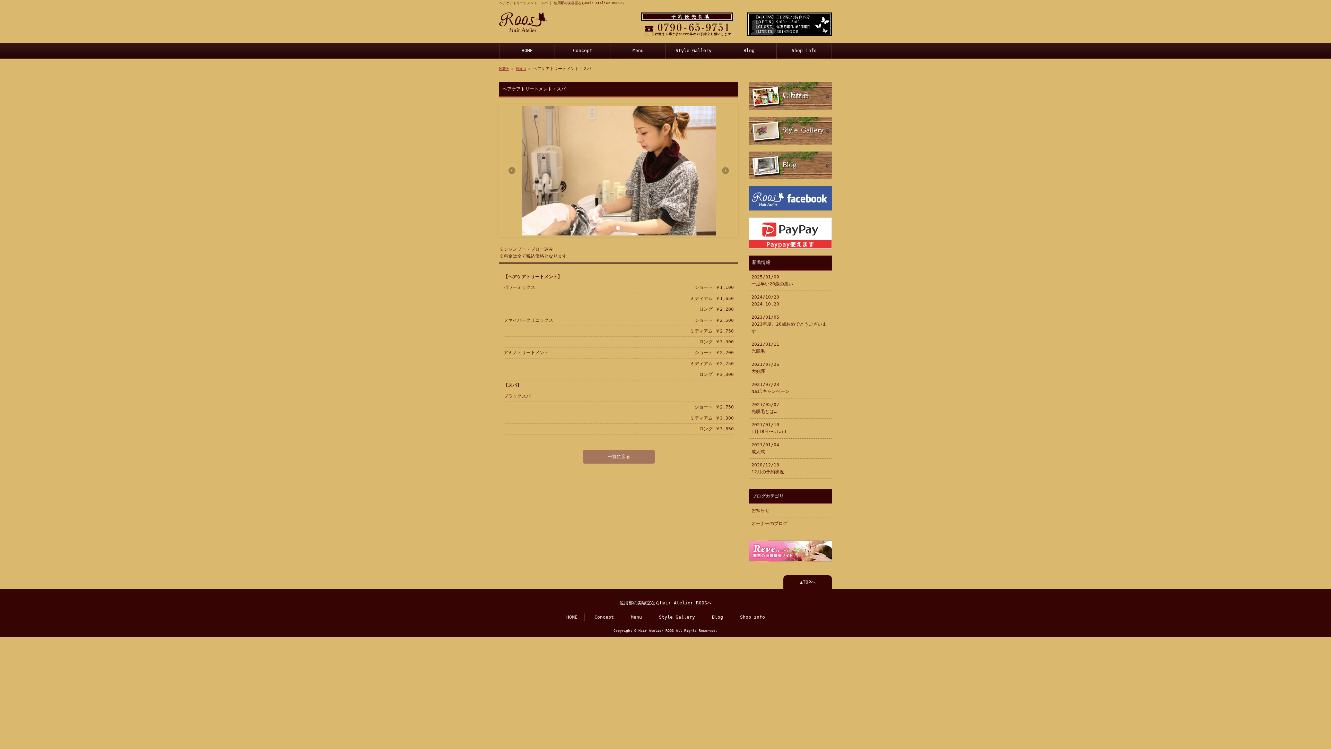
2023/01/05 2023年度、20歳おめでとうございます (789, 324)
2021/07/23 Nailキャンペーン (770, 388)
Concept (582, 50)
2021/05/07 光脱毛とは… (765, 408)
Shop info (804, 50)
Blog (749, 50)
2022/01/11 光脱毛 (765, 348)
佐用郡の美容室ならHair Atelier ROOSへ (665, 602)
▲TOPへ (808, 582)
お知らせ (760, 510)
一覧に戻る (619, 456)
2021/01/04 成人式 (765, 448)
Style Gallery (694, 50)
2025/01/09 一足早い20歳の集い (772, 280)
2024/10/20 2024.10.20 (765, 300)
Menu (638, 50)
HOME (527, 50)
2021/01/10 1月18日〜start (769, 428)
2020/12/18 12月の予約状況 (767, 468)
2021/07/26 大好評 (765, 368)
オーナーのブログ (769, 523)
